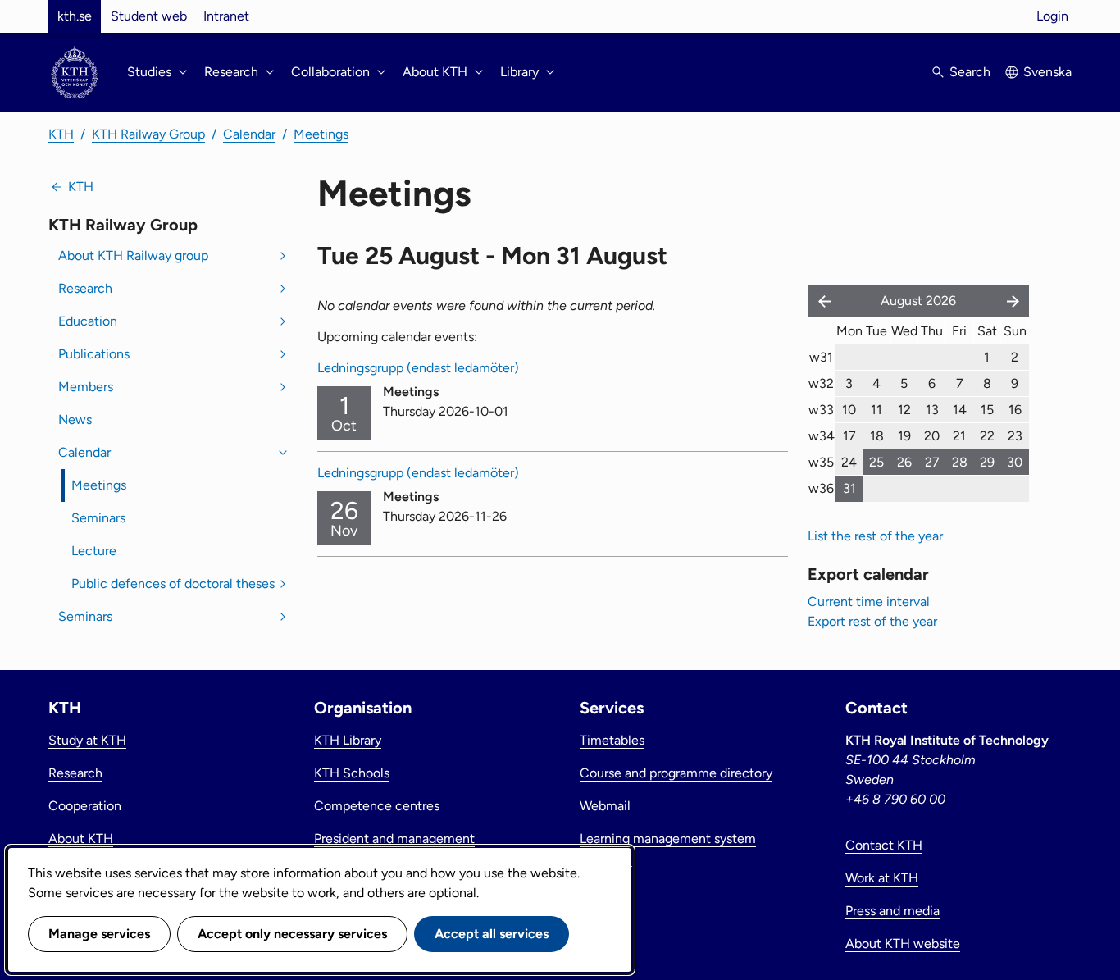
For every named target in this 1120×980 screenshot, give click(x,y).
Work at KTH (881, 878)
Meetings (321, 134)
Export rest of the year (872, 621)
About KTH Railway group (133, 255)
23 (1015, 436)
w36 (821, 488)
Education (87, 321)
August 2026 (918, 300)
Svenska (1047, 72)
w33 (821, 409)
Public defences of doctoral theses (173, 583)
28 (959, 462)
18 (877, 436)
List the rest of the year (875, 536)
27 (932, 462)
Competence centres (376, 806)
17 (849, 436)
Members (85, 386)
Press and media (892, 910)
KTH (61, 134)
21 (959, 436)
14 (960, 409)
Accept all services (492, 933)
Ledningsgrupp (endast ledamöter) (418, 368)
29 (987, 462)
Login (1052, 16)
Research (85, 288)
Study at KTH (87, 740)
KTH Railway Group (148, 134)
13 (932, 409)
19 (904, 436)
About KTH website (902, 943)
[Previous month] (821, 301)
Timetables (612, 740)
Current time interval (869, 601)
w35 (821, 462)
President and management (394, 838)
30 (1014, 462)
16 (1015, 409)
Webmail (605, 806)
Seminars (98, 518)
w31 (821, 357)
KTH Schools (351, 773)
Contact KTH (883, 845)
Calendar (249, 134)
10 (849, 409)
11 (876, 409)
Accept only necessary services (292, 933)
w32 (821, 383)
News (75, 419)
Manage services (99, 933)
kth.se (74, 16)
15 (987, 409)
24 (849, 462)
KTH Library (347, 740)
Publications (94, 354)
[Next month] (1014, 301)
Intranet (226, 16)
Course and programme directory (676, 773)
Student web (149, 16)
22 (987, 436)
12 (904, 409)
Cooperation (84, 806)
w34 (821, 436)
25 (876, 462)
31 (849, 488)
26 (904, 462)
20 (932, 436)
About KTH (80, 838)
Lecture (93, 550)
